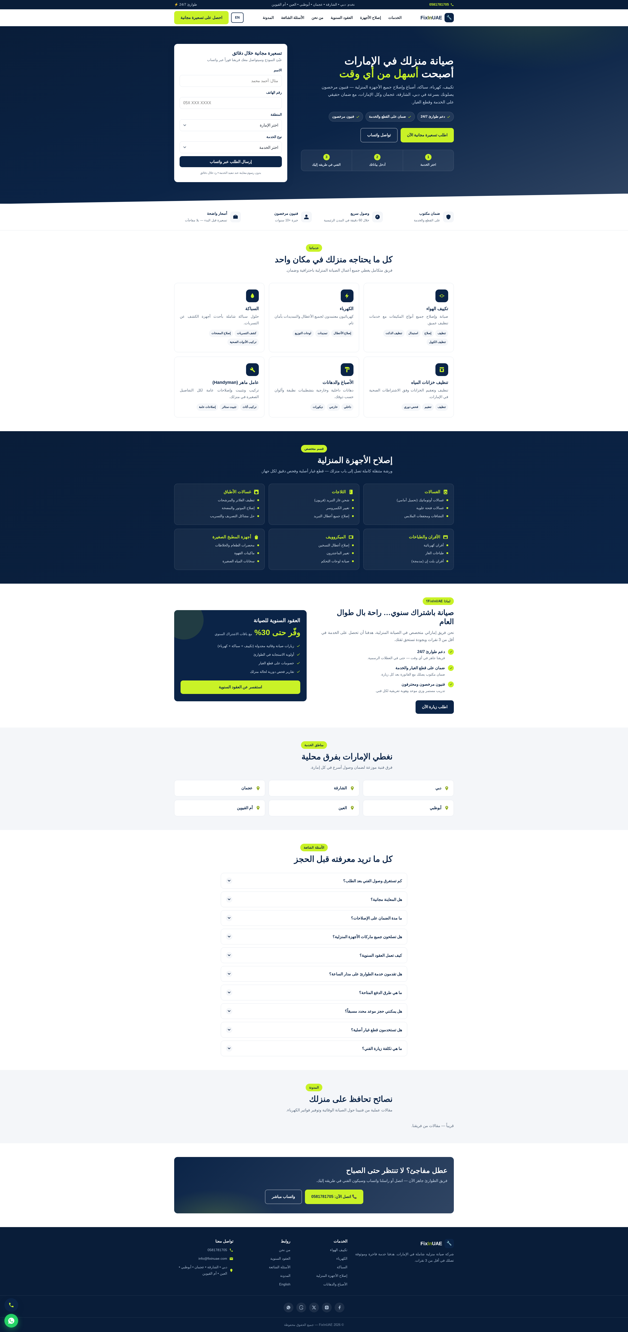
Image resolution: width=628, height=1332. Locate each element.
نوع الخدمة (274, 137)
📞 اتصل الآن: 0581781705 (334, 1196)
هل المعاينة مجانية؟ (386, 899)
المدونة (268, 17)
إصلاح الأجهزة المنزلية (331, 1276)
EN (237, 17)
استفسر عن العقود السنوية (240, 687)
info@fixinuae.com (212, 1258)
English (284, 1284)
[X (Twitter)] (314, 1307)
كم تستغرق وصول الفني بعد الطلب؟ (372, 881)
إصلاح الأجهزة (370, 17)
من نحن (317, 17)
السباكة (342, 1267)
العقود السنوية (342, 17)
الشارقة (340, 788)
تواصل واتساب (379, 135)
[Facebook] (339, 1307)
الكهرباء (341, 1258)
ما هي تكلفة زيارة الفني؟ (382, 1048)
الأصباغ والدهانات (335, 1284)
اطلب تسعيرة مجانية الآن (427, 135)
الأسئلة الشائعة (292, 17)
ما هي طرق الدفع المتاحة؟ (380, 993)
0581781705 (439, 4)
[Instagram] (327, 1307)
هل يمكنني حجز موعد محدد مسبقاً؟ (373, 1011)
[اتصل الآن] (11, 1305)
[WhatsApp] (288, 1307)
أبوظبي (435, 808)
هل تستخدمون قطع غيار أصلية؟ (376, 1030)
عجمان (247, 788)
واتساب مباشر (283, 1196)
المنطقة (276, 114)
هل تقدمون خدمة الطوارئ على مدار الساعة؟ (365, 974)
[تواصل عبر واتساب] (11, 1321)
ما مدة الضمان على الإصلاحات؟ (376, 918)
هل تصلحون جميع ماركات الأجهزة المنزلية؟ (367, 937)
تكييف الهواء (338, 1250)
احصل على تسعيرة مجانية (201, 17)
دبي (438, 788)
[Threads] (301, 1307)
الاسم (278, 70)
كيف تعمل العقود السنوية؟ (381, 955)
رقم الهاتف (274, 92)
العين (343, 808)
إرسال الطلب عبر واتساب (231, 162)
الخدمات (395, 17)
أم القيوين (245, 808)
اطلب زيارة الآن (434, 707)
